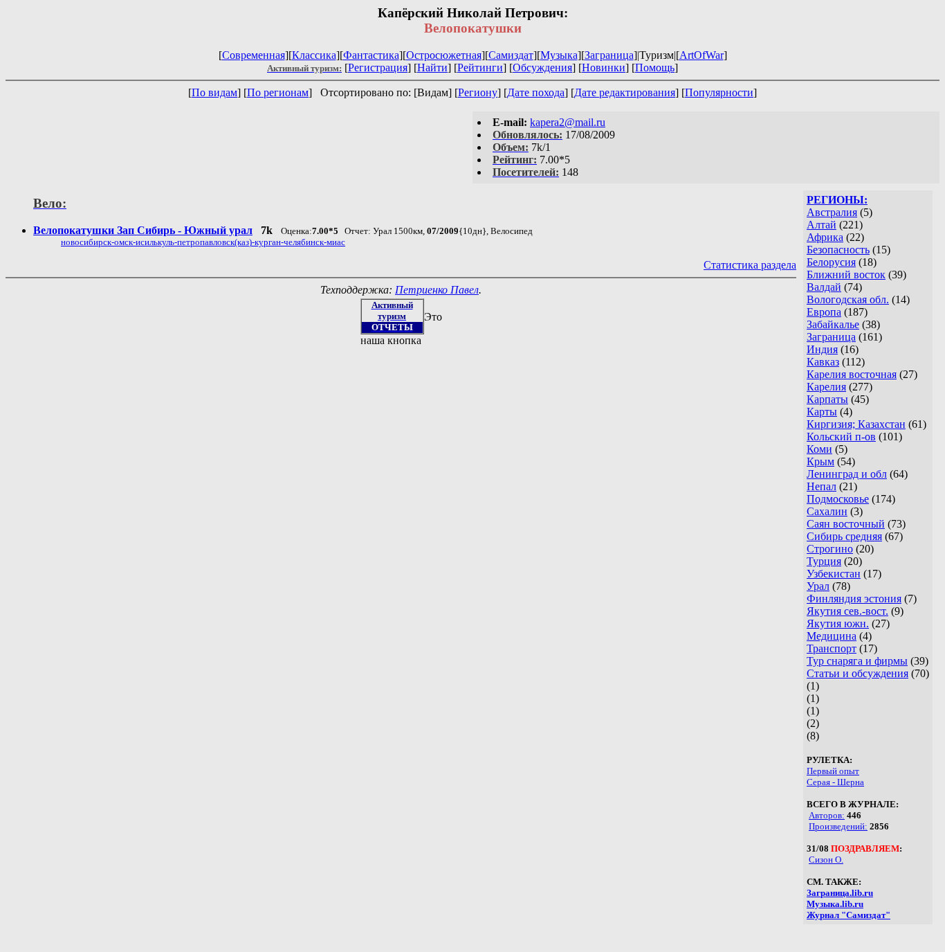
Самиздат (510, 55)
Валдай (824, 287)
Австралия (832, 212)
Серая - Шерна (835, 782)
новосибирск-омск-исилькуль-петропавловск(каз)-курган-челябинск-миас (203, 242)
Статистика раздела (750, 265)
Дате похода (536, 92)
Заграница (609, 55)
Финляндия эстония (854, 598)
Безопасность (838, 249)
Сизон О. (826, 859)
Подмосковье (838, 499)
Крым (820, 461)
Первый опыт (833, 771)
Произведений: (838, 826)
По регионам (278, 92)
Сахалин (827, 511)
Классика (314, 55)
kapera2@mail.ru (567, 122)
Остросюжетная (443, 55)
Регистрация (377, 67)
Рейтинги (480, 67)
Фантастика (371, 55)
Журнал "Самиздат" (848, 915)
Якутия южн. (838, 623)
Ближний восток (846, 274)
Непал (821, 486)
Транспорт (831, 648)
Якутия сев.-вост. (847, 611)
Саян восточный (846, 524)
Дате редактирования (624, 92)
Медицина (831, 636)
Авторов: (827, 815)
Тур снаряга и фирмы (857, 661)
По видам (214, 92)
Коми (819, 449)
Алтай (821, 225)
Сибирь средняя (844, 536)
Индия (822, 349)
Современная (253, 55)
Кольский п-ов (841, 436)
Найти (432, 67)
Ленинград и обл (847, 474)
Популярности (719, 92)
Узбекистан (834, 574)
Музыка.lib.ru (835, 904)
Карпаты (827, 399)
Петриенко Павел (437, 290)
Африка (825, 237)
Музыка (559, 55)
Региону (477, 92)
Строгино (830, 549)
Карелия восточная (852, 374)
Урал (818, 586)
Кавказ (823, 362)
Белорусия (831, 262)
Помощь (655, 67)
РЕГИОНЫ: (837, 200)
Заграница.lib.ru (840, 893)
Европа (824, 312)
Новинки (603, 67)
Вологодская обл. (848, 299)
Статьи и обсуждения (857, 673)
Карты (822, 411)
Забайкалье (833, 324)
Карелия (826, 387)
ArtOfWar (701, 55)
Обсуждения (542, 67)
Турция (824, 561)
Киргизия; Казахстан (856, 424)
